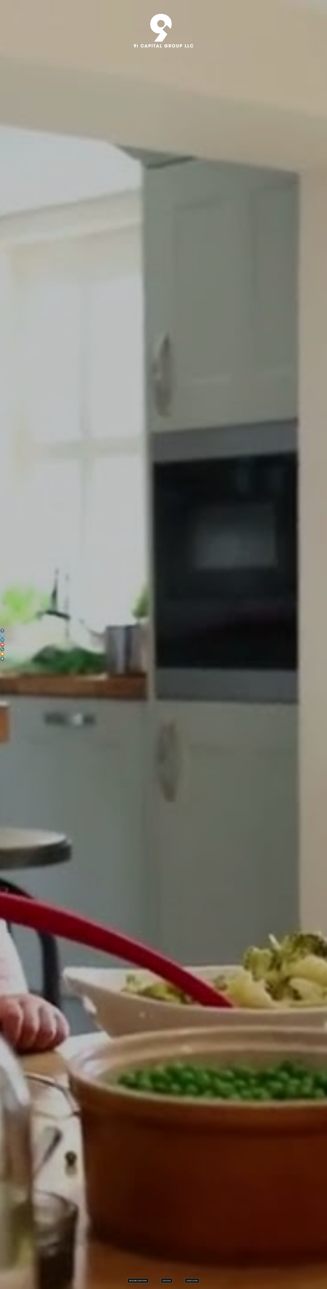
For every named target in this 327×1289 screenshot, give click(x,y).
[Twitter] (2, 635)
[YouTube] (2, 644)
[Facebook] (2, 630)
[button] (142, 7)
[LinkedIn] (2, 640)
